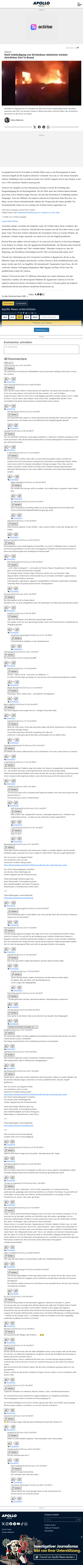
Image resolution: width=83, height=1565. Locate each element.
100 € (35, 317)
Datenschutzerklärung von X (38, 212)
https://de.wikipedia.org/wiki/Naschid (18, 898)
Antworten (10, 382)
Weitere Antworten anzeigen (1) (21, 1027)
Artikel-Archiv (50, 1525)
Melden (10, 368)
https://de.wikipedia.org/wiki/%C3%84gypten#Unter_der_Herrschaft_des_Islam (35, 865)
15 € (12, 317)
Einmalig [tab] (9, 303)
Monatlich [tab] (22, 303)
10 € (5, 317)
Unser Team (6, 1529)
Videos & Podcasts (52, 1528)
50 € (27, 317)
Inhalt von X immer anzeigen (15, 217)
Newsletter (49, 1531)
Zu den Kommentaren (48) (14, 296)
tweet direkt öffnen (10, 221)
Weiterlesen (40, 330)
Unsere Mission (8, 1532)
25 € (20, 317)
